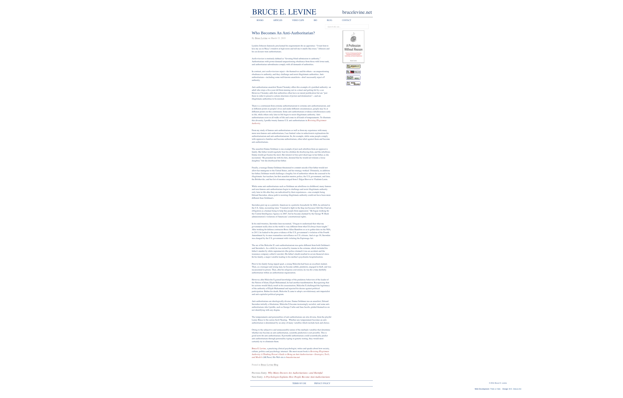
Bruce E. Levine (259, 348)
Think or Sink (495, 389)
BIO (315, 20)
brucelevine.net (293, 357)
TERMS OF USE (299, 383)
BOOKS (260, 20)
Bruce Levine (261, 38)
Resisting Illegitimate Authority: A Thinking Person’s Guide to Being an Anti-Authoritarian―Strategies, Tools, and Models (291, 354)
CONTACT (346, 20)
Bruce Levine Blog (269, 364)
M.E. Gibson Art (515, 389)
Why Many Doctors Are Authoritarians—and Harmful (295, 372)
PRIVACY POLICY (322, 383)
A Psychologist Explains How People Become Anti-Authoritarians (297, 376)
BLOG (329, 20)
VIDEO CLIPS (298, 20)
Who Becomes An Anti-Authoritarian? (283, 33)
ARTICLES (277, 20)
